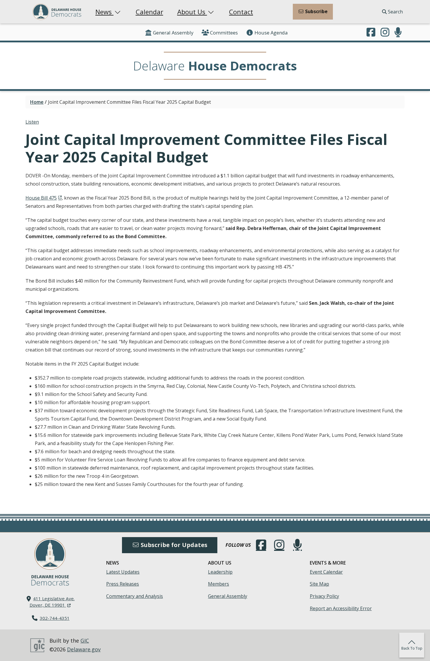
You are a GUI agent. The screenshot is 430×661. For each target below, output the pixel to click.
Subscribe (316, 11)
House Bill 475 (41, 198)
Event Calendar (326, 572)
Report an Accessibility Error (341, 608)
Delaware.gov (84, 649)
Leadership (220, 572)
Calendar (149, 11)
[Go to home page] (50, 554)
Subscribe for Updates (173, 545)
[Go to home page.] (56, 12)
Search (395, 11)
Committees (224, 32)
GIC (84, 640)
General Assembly (173, 32)
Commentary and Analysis (134, 596)
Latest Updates (123, 572)
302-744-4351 (55, 618)
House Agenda (271, 32)
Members (218, 584)
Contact (241, 11)
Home (37, 102)
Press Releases (122, 584)
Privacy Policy (324, 596)
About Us (192, 11)
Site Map (319, 584)
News (104, 11)
